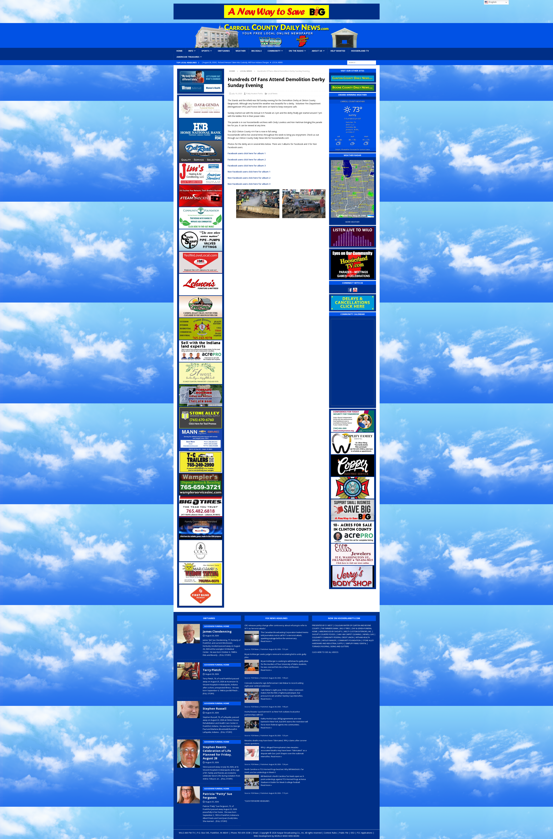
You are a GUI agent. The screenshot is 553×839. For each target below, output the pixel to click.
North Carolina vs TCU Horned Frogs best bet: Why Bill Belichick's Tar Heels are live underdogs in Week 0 (274, 771)
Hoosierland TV (360, 50)
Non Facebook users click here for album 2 (249, 177)
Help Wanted (338, 50)
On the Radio (296, 50)
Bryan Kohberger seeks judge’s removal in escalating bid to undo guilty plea (275, 655)
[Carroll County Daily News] (277, 35)
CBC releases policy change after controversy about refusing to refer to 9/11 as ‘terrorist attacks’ (276, 627)
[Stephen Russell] (188, 716)
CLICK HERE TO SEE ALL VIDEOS (325, 652)
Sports (205, 50)
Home (179, 50)
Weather (241, 50)
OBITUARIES (209, 618)
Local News (273, 93)
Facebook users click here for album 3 (247, 165)
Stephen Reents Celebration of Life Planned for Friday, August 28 (217, 750)
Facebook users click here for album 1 (247, 153)
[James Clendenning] (188, 639)
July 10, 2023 (237, 93)
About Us (317, 50)
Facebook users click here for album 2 (247, 159)
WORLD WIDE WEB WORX (286, 836)
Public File (343, 832)
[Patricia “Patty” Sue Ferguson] (188, 803)
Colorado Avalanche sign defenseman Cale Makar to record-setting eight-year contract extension (274, 684)
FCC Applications (364, 832)
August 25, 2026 (212, 712)
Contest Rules (330, 832)
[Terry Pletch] (188, 678)
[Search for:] (361, 62)
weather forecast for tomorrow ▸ (352, 149)
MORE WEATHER (352, 222)
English (492, 2)
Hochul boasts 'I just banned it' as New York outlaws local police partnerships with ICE (272, 713)
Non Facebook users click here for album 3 (249, 184)
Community (274, 50)
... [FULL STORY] (224, 655)
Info (190, 50)
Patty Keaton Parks (254, 93)
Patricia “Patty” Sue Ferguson (217, 793)
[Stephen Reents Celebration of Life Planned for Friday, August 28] (188, 759)
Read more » (266, 641)
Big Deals (256, 50)
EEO (353, 832)
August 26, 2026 (212, 635)
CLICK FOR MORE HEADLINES (257, 801)
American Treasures (188, 56)
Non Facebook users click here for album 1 (249, 171)
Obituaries (224, 50)
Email (255, 832)
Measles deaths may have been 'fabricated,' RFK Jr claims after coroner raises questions (276, 742)
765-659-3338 (243, 832)
